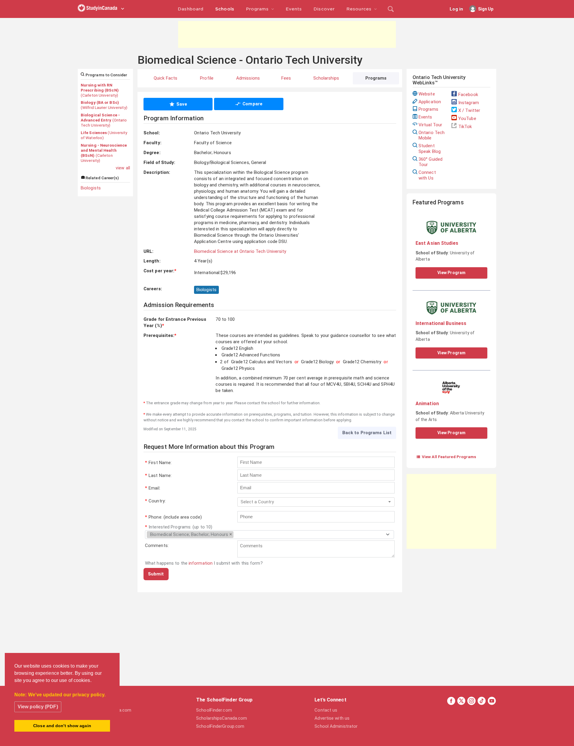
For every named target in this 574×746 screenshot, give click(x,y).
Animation (427, 403)
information (201, 563)
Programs (428, 109)
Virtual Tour (430, 124)
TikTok (465, 126)
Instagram (468, 102)
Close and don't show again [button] (62, 725)
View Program (451, 272)
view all (123, 167)
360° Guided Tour (430, 162)
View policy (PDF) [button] (38, 706)
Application (430, 101)
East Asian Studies (437, 243)
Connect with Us (427, 175)
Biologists (91, 188)
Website (427, 94)
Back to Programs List (367, 432)
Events (425, 117)
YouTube (467, 118)
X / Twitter (469, 110)
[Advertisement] (287, 34)
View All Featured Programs (446, 456)
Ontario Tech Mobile (432, 135)
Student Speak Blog (430, 148)
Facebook (468, 94)
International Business (441, 323)
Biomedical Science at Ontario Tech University (240, 251)
